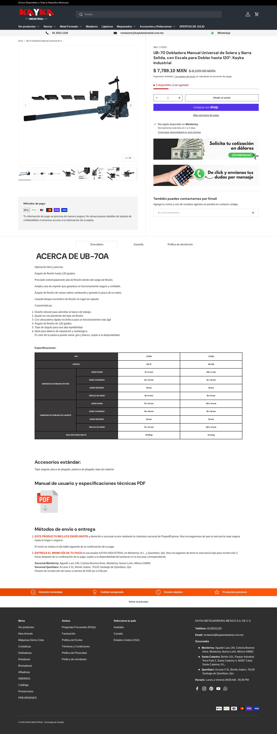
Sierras (47, 26)
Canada (118, 633)
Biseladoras (25, 665)
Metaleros (92, 26)
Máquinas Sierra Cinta (31, 640)
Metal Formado (69, 26)
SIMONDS (24, 678)
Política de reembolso (74, 659)
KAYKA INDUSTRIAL (34, 722)
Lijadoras (107, 26)
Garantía (138, 244)
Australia (119, 627)
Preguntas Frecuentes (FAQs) (79, 627)
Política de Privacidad (74, 653)
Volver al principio (138, 601)
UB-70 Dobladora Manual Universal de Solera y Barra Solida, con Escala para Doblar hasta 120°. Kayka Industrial (45, 41)
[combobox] (149, 14)
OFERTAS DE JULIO (192, 26)
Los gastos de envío (185, 76)
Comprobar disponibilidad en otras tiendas (179, 132)
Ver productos (27, 26)
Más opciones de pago (206, 115)
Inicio (20, 41)
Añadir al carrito (222, 97)
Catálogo (23, 685)
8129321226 (214, 628)
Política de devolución (180, 244)
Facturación (68, 633)
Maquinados (124, 26)
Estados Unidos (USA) (126, 640)
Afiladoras (24, 672)
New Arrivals (25, 633)
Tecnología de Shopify (53, 722)
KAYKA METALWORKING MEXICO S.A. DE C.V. (223, 620)
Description (96, 244)
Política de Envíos (72, 640)
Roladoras (24, 659)
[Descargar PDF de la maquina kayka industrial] (47, 490)
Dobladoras (25, 653)
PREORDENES (27, 697)
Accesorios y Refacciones (156, 26)
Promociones (25, 691)
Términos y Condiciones (76, 646)
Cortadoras (24, 646)
